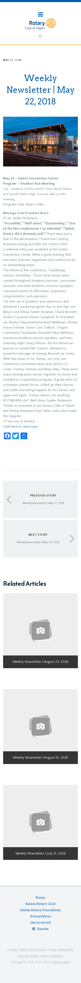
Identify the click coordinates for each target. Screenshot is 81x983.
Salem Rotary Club (40, 904)
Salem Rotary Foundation (40, 910)
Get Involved (40, 922)
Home (40, 897)
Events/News (40, 916)
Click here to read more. (21, 426)
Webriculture (61, 962)
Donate (43, 929)
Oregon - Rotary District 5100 (26, 949)
